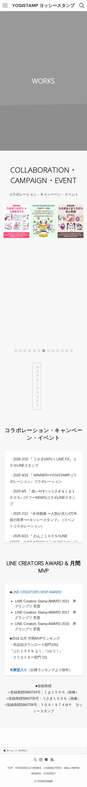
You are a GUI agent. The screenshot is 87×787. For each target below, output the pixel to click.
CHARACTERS (52, 768)
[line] (46, 760)
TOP (10, 768)
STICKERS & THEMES (28, 768)
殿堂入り (20, 670)
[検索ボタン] (82, 5)
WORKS (36, 773)
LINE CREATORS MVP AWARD (36, 592)
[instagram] (41, 760)
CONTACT (49, 773)
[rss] (52, 760)
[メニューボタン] (5, 5)
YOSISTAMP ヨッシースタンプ (43, 5)
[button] (15, 350)
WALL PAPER (72, 768)
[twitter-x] (35, 760)
